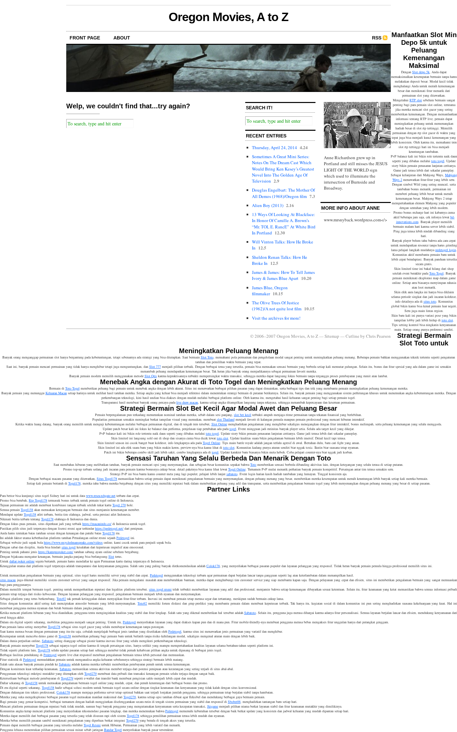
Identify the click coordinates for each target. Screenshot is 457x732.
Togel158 (27, 509)
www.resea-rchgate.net (100, 495)
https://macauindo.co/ (96, 523)
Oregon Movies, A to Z (228, 17)
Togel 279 (119, 505)
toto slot (447, 320)
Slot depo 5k (421, 72)
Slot (111, 556)
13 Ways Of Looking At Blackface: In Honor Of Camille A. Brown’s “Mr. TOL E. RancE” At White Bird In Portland (283, 223)
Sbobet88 (234, 701)
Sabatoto (250, 612)
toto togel (437, 161)
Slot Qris (151, 376)
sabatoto (232, 474)
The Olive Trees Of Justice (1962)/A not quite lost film (276, 306)
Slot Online (219, 424)
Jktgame (212, 706)
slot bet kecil (242, 414)
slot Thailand (226, 419)
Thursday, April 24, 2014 (274, 147)
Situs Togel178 (107, 478)
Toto (253, 464)
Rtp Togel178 (38, 500)
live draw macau (187, 402)
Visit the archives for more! (276, 318)
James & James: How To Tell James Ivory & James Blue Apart (283, 275)
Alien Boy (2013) (267, 205)
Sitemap (332, 336)
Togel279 (90, 673)
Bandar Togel (113, 729)
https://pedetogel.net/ (109, 528)
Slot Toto (207, 357)
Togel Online (211, 442)
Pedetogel (122, 537)
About (121, 37)
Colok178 (213, 565)
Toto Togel (436, 273)
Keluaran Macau (56, 393)
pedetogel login (445, 249)
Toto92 (61, 598)
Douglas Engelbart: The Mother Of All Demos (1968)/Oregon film (283, 193)
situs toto (430, 301)
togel (233, 428)
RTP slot (415, 100)
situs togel (69, 547)
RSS (376, 37)
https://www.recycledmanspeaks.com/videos (73, 542)
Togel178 (74, 483)
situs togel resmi (160, 589)
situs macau (8, 580)
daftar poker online (21, 561)
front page (85, 37)
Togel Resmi (92, 725)
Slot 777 (155, 366)
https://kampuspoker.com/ (55, 551)
